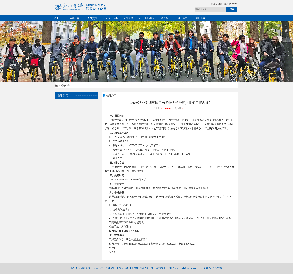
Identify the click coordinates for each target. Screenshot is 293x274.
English (233, 3)
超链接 (137, 239)
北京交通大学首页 (220, 3)
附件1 (112, 248)
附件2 (112, 252)
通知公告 (74, 18)
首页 (56, 18)
